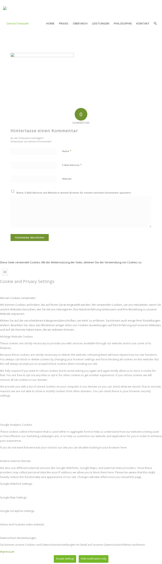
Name (66, 151)
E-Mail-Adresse (72, 165)
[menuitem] (50, 23)
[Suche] (155, 23)
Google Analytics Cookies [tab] (16, 425)
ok (4, 272)
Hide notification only (93, 558)
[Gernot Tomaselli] (15, 23)
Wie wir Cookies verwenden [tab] (18, 298)
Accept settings (65, 558)
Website (67, 178)
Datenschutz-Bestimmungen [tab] (18, 538)
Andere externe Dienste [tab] (15, 461)
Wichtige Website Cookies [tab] (16, 336)
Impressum (7, 551)
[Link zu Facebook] (156, 3)
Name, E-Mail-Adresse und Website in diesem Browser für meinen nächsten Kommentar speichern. (74, 192)
